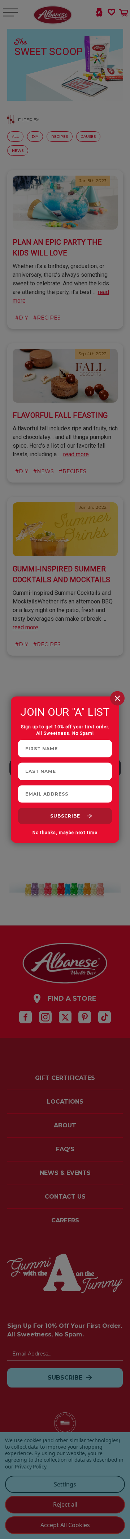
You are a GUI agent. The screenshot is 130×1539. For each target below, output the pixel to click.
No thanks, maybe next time (65, 832)
